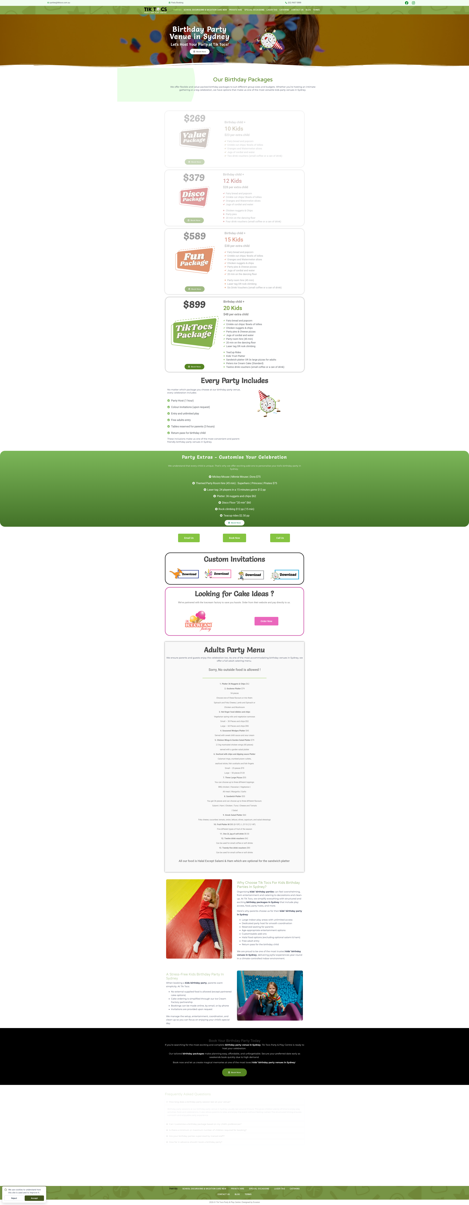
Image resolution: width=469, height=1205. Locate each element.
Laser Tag (272, 10)
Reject (14, 1198)
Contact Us (297, 10)
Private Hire (235, 10)
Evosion (256, 1202)
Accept (34, 1198)
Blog (308, 10)
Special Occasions (254, 10)
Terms (316, 10)
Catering (284, 10)
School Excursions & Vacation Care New (205, 10)
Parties (177, 10)
